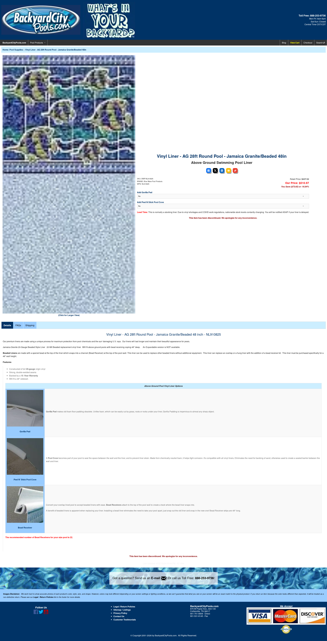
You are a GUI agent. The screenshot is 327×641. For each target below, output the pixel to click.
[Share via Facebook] (208, 170)
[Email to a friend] (228, 170)
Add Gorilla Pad (144, 192)
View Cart (294, 42)
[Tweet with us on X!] (41, 613)
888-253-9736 (318, 15)
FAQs (18, 325)
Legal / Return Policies (124, 606)
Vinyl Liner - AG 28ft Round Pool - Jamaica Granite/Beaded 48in (55, 49)
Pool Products (36, 42)
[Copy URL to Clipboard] (235, 170)
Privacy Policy (120, 613)
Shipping (29, 325)
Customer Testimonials (124, 619)
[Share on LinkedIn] (221, 170)
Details (7, 325)
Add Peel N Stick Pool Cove (150, 202)
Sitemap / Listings (122, 609)
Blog (284, 42)
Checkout (307, 42)
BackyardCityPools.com (14, 42)
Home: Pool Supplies (13, 49)
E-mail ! (159, 578)
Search (319, 42)
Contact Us (118, 616)
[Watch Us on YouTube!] (46, 613)
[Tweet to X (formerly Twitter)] (215, 170)
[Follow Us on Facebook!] (36, 613)
